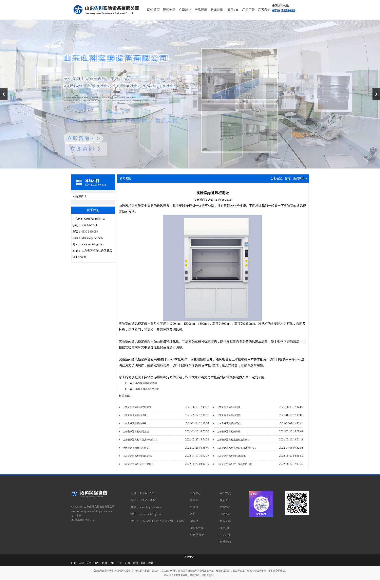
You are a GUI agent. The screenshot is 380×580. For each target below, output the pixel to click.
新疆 (150, 562)
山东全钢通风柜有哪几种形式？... (140, 439)
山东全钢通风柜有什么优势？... (139, 464)
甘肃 (143, 562)
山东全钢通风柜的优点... (229, 423)
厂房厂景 (248, 9)
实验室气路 (197, 527)
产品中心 (195, 493)
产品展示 (201, 9)
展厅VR (232, 9)
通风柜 (194, 500)
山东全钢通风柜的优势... (229, 415)
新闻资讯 (216, 9)
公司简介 (185, 9)
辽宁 (89, 562)
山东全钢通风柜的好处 (147, 389)
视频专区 (169, 9)
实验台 (194, 521)
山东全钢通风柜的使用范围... (138, 407)
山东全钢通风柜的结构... (135, 415)
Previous (4, 94)
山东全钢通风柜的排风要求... (138, 456)
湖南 (112, 562)
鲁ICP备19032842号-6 (82, 520)
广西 (127, 562)
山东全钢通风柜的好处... (135, 423)
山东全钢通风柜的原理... (229, 407)
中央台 (194, 507)
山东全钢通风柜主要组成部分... (233, 439)
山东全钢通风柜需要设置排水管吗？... (236, 447)
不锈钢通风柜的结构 (146, 383)
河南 (104, 562)
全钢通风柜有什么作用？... (137, 447)
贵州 (135, 562)
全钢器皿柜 (197, 534)
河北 (73, 562)
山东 (96, 562)
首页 (287, 178)
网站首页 (153, 9)
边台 (193, 514)
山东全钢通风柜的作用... (229, 431)
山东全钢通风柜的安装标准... (232, 456)
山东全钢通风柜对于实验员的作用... (235, 464)
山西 (81, 562)
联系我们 (264, 9)
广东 (120, 562)
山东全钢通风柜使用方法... (137, 431)
